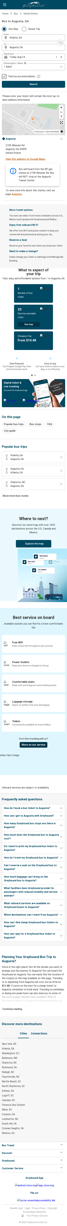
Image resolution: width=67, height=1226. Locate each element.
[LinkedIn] (15, 1200)
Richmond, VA (9, 1067)
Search (34, 84)
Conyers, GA (8, 1114)
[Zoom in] (61, 107)
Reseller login (16, 1208)
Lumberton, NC (10, 1118)
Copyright (52, 1208)
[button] (33, 37)
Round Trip (34, 29)
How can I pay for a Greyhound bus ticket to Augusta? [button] (29, 935)
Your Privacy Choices (37, 1215)
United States (31, 13)
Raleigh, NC (8, 1072)
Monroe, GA (8, 1133)
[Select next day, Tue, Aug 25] (61, 57)
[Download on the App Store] (45, 1185)
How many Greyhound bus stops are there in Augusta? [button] (30, 825)
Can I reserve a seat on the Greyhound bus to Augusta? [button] (30, 867)
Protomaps (38, 131)
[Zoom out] (61, 112)
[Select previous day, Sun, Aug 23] (56, 57)
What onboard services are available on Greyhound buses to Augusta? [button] (27, 905)
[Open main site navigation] (4, 5)
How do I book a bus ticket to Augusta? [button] (27, 808)
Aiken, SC (7, 1109)
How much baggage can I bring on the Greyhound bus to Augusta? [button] (26, 878)
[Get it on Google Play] (25, 1185)
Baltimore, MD (9, 1057)
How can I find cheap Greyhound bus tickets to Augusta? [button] (31, 924)
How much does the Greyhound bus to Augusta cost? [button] (31, 836)
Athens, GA (8, 1090)
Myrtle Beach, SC (11, 1081)
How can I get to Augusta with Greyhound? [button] (29, 815)
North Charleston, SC (13, 1086)
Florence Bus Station (13, 1104)
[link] (33, 555)
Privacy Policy (39, 1208)
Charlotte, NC (9, 1062)
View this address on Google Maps (25, 159)
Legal (27, 1208)
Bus (16, 13)
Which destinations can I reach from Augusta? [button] (31, 914)
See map (28, 324)
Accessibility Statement (34, 1212)
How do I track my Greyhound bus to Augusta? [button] (31, 857)
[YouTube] (14, 1200)
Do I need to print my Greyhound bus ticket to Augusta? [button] (30, 848)
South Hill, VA (9, 1123)
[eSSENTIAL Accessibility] (37, 1200)
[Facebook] (12, 1200)
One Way (13, 29)
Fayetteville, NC (10, 1076)
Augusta (17, 194)
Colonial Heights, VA (13, 1128)
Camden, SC (8, 1100)
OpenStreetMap (52, 131)
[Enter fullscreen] (61, 122)
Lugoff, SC (8, 1095)
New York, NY (9, 1043)
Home (5, 13)
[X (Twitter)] (16, 1200)
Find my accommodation (21, 76)
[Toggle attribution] (62, 131)
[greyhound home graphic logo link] (33, 4)
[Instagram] (13, 1200)
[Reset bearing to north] (61, 116)
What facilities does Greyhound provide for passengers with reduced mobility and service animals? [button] (30, 892)
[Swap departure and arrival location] (60, 42)
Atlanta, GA (8, 1048)
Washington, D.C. (11, 1053)
